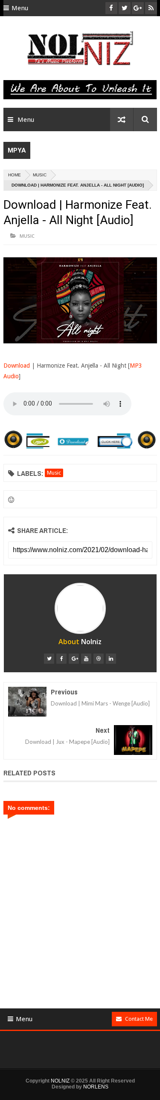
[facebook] (61, 659)
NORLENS (95, 1087)
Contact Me (139, 1019)
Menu (20, 8)
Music (40, 175)
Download (16, 365)
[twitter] (49, 659)
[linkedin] (111, 659)
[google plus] (74, 659)
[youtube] (86, 659)
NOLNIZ (60, 1081)
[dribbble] (98, 659)
